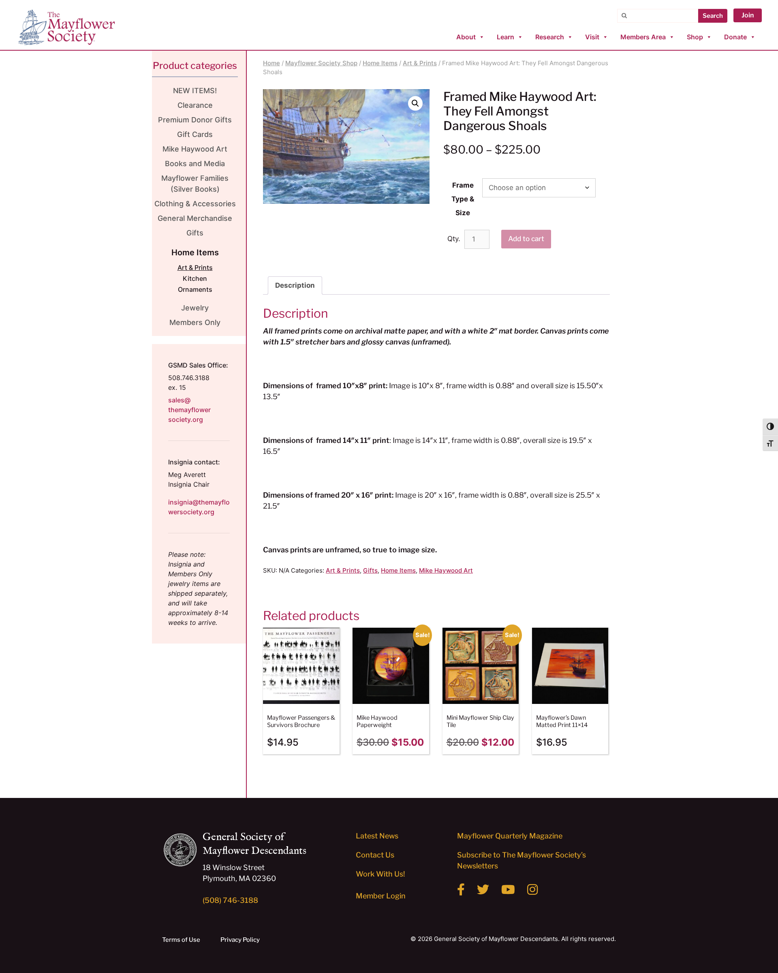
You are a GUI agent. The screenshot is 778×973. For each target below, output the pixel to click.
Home (271, 63)
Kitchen (195, 278)
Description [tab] (295, 285)
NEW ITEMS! (195, 90)
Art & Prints (420, 63)
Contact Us (375, 855)
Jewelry (195, 308)
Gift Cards (195, 134)
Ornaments (195, 289)
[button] (415, 103)
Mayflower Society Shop (321, 63)
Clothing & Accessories (195, 203)
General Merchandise (195, 218)
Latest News (377, 836)
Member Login (381, 896)
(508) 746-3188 (230, 900)
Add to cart (526, 239)
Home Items (380, 63)
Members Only (194, 322)
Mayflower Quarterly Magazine (509, 836)
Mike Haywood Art (446, 570)
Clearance (195, 105)
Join (748, 15)
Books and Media (195, 163)
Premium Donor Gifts (195, 119)
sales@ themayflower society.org (189, 409)
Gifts (370, 570)
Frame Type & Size (462, 199)
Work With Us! (380, 874)
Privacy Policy (240, 939)
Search (713, 15)
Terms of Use (181, 939)
